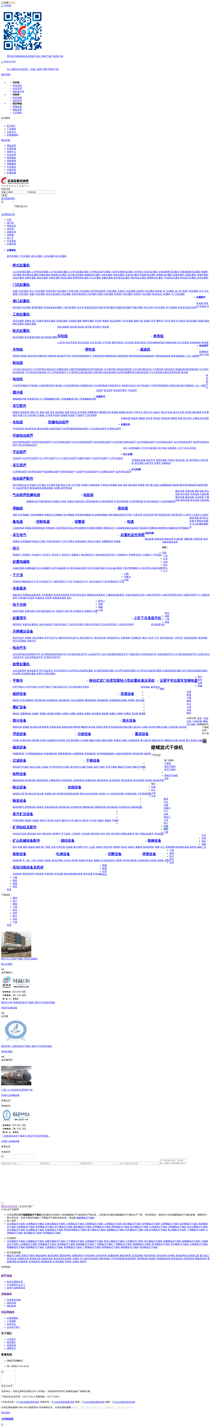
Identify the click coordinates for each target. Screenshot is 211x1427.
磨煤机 (142, 713)
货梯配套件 (93, 412)
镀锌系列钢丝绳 (188, 485)
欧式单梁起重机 (33, 337)
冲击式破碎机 (77, 700)
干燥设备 (93, 760)
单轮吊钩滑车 (46, 624)
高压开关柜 (166, 412)
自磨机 (65, 713)
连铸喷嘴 (170, 847)
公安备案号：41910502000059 (118, 1407)
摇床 (137, 740)
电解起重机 (107, 278)
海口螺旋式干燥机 (177, 1230)
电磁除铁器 (18, 753)
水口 (162, 847)
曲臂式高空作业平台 (69, 638)
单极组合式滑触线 (53, 515)
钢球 (25, 847)
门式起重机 (24, 256)
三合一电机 (200, 385)
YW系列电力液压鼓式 (163, 369)
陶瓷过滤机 (162, 727)
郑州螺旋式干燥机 (45, 1227)
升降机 (28, 638)
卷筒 (63, 485)
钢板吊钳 (17, 595)
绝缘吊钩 (51, 356)
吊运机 (98, 321)
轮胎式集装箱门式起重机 (84, 294)
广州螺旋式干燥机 (196, 1230)
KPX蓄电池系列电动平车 (53, 654)
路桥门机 (138, 321)
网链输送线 (100, 807)
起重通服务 (12, 135)
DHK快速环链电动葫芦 (124, 442)
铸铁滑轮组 (134, 356)
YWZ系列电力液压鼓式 (44, 369)
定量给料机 (54, 780)
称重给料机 (90, 780)
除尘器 (40, 794)
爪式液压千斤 (46, 581)
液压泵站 (155, 687)
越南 (15, 883)
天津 (189, 710)
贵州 (200, 679)
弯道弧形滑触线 (83, 515)
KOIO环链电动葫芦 (61, 442)
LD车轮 (61, 342)
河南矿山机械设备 (10, 1095)
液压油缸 (145, 687)
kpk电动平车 (94, 654)
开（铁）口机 (29, 860)
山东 (165, 561)
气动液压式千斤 (80, 581)
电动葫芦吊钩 (64, 356)
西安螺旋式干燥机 (120, 1227)
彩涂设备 (97, 874)
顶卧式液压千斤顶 (62, 581)
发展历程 (11, 1345)
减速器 (31, 847)
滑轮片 (88, 356)
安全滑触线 (69, 515)
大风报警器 (121, 528)
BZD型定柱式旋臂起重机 (80, 670)
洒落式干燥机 (139, 767)
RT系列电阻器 (121, 501)
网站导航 (5, 140)
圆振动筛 (17, 727)
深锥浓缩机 (131, 794)
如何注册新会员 (15, 1281)
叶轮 (58, 847)
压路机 (35, 820)
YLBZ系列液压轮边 (142, 369)
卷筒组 (158, 336)
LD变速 (49, 415)
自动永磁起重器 (114, 568)
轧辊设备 (48, 874)
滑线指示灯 (109, 528)
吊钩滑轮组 (98, 356)
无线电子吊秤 (62, 611)
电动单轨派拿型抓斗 (105, 555)
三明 (15, 907)
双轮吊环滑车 (60, 624)
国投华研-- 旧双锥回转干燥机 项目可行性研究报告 (26, 1046)
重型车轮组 (117, 342)
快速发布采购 (14, 1300)
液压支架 (140, 700)
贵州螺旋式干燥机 (180, 1244)
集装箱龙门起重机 (161, 294)
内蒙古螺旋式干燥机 (55, 1241)
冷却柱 (40, 860)
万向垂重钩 (47, 595)
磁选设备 (189, 497)
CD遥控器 (137, 515)
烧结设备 (149, 539)
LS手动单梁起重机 (58, 272)
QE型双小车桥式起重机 (146, 272)
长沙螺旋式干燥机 (35, 1230)
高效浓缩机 (73, 794)
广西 (167, 619)
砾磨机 (80, 713)
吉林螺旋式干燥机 (94, 1241)
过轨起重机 (107, 275)
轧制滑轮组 (122, 356)
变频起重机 (202, 275)
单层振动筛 (55, 727)
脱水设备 (185, 494)
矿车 (71, 820)
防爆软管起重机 (123, 307)
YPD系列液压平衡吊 (78, 687)
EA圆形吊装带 (189, 595)
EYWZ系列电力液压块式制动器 (165, 372)
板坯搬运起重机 (30, 275)
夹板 (42, 412)
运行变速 (75, 485)
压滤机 (144, 727)
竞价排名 (11, 1324)
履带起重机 (88, 321)
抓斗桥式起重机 (76, 275)
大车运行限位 (68, 541)
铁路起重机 (30, 324)
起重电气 (100, 396)
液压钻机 (95, 833)
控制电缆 (50, 528)
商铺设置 (17, 106)
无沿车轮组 (95, 342)
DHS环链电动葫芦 (102, 442)
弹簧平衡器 (18, 611)
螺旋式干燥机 (124, 767)
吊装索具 (152, 448)
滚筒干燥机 (99, 767)
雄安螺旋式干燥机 (149, 1247)
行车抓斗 (157, 555)
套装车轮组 (140, 342)
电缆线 (114, 412)
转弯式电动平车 (149, 654)
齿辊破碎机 (115, 700)
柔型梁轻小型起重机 (125, 680)
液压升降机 (38, 638)
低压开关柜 (178, 412)
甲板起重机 (138, 307)
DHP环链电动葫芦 (22, 442)
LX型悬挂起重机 (40, 272)
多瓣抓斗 (75, 555)
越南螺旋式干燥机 (130, 1247)
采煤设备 (189, 491)
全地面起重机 (75, 321)
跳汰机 (182, 740)
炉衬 (85, 847)
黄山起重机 (7, 964)
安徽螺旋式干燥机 (172, 1241)
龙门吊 (178, 291)
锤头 (15, 847)
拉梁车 (157, 463)
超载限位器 (32, 501)
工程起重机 (49, 256)
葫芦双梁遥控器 (162, 515)
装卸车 (85, 820)
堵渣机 (47, 860)
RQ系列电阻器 (105, 501)
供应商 (10, 229)
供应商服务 (8, 1312)
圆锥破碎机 (90, 700)
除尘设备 (194, 500)
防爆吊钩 (42, 356)
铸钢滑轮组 (110, 356)
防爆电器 (125, 418)
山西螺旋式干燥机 (35, 1241)
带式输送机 (124, 807)
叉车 (156, 638)
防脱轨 (71, 415)
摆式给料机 (127, 780)
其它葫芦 (108, 390)
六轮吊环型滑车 (126, 624)
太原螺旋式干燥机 (75, 1224)
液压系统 (139, 463)
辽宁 (165, 571)
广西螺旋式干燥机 (123, 1244)
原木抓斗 (56, 555)
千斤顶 (144, 448)
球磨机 (120, 713)
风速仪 (156, 412)
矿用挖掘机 (18, 820)
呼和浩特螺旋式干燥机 (75, 1230)
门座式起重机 (69, 307)
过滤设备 (199, 497)
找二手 (10, 238)
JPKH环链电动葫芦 (27, 445)
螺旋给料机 (18, 780)
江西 (100, 610)
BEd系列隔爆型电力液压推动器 (132, 372)
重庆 (189, 713)
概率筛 (45, 727)
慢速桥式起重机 (59, 275)
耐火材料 (78, 847)
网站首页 (11, 145)
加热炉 (99, 847)
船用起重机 (37, 307)
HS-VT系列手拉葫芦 (66, 458)
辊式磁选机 (138, 753)
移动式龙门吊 (182, 460)
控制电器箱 (94, 485)
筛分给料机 (139, 780)
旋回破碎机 (64, 700)
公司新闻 (17, 112)
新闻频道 (11, 157)
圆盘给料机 (42, 780)
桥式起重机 (12, 256)
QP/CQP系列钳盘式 (56, 372)
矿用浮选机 (26, 740)
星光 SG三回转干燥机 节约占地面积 (19, 959)
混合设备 (58, 874)
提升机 (192, 448)
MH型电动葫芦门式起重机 (103, 291)
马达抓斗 (46, 555)
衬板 (20, 847)
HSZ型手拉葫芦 (30, 458)
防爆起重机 (45, 275)
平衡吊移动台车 (60, 687)
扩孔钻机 (66, 833)
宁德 (15, 922)
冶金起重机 (18, 278)
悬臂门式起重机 (106, 294)
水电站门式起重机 (126, 291)
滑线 (15, 515)
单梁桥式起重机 (164, 275)
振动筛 (91, 727)
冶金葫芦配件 (22, 488)
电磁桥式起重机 (92, 275)
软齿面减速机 (147, 356)
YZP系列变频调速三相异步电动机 (167, 385)
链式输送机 (112, 807)
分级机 (131, 740)
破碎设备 (179, 491)
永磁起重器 (18, 568)
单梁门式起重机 (21, 291)
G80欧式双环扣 (153, 595)
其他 (145, 847)
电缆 (180, 418)
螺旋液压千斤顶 (30, 581)
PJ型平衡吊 (18, 687)
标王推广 (11, 126)
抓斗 (125, 448)
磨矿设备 (199, 491)
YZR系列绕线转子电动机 (25, 385)
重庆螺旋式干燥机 (82, 1227)
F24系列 (204, 515)
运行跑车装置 (53, 485)
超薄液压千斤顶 (116, 581)
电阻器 (134, 418)
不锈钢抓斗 (122, 555)
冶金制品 (17, 874)
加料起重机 (30, 278)
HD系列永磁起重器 (76, 568)
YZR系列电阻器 (167, 501)
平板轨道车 (134, 654)
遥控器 (149, 418)
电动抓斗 (36, 555)
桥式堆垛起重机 (122, 278)
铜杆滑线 (113, 515)
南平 (15, 916)
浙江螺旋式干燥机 (153, 1241)
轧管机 (104, 860)
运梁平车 (148, 463)
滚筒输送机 (64, 807)
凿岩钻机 (31, 833)
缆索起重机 (204, 321)
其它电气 (187, 418)
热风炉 (124, 847)
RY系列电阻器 (151, 501)
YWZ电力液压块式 (22, 369)
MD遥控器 (148, 515)
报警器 (173, 418)
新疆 (189, 701)
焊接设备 (198, 539)
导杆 (147, 485)
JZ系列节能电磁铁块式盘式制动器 (86, 369)
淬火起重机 (95, 278)
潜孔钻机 (115, 833)
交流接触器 (26, 541)
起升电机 (31, 485)
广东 (165, 555)
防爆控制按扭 (45, 501)
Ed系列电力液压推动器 (104, 372)
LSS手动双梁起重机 (79, 272)
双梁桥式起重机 (148, 275)
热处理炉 (108, 847)
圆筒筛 (76, 727)
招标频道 (11, 160)
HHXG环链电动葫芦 (82, 442)
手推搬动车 (136, 638)
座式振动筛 (35, 727)
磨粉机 (16, 713)
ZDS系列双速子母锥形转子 (107, 385)
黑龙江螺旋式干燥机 (114, 1241)
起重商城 (11, 148)
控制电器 (165, 418)
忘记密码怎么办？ (16, 1285)
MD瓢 (57, 488)
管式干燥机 (111, 767)
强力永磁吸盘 (44, 568)
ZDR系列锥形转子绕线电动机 (78, 385)
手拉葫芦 (19, 452)
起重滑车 (172, 448)
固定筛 (106, 727)
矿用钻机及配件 (25, 827)
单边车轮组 (83, 342)
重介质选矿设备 (194, 740)
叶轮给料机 (66, 780)
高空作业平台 (51, 638)
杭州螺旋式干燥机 (151, 1224)
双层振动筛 (116, 727)
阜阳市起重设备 (9, 1008)
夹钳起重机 (54, 278)
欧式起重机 (61, 256)
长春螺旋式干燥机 (54, 1230)
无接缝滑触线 (37, 515)
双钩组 (23, 356)
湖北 (167, 613)
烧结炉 (131, 847)
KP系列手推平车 (52, 657)
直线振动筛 (67, 727)
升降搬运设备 (138, 460)
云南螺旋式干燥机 (198, 1244)
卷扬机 (105, 321)
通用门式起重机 (21, 294)
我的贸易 (5, 74)
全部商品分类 (8, 214)
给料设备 (185, 500)
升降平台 (31, 641)
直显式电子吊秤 (33, 611)
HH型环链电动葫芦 (41, 442)
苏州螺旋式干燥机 (51, 1233)
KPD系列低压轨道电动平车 (26, 654)
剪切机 (126, 860)
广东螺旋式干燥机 (104, 1244)
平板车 (115, 820)
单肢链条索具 (59, 598)
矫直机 (89, 860)
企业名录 (11, 154)
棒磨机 (87, 713)
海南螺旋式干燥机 (142, 1244)
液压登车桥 (100, 638)
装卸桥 (158, 291)
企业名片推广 (14, 1327)
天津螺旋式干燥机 (35, 1224)
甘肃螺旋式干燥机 (54, 1247)
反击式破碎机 (27, 700)
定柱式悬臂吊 (60, 670)
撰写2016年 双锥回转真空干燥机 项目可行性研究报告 (28, 1002)
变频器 (117, 541)
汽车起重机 (127, 321)
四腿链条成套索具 (96, 595)
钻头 (102, 833)
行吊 (201, 291)
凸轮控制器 (61, 528)
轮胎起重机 (62, 321)
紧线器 (16, 412)
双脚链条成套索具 (31, 595)
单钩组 (16, 356)
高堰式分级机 (120, 740)
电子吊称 (162, 448)
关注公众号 (31, 65)
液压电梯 (202, 638)
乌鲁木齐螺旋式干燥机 (155, 1230)
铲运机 (93, 820)
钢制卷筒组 (159, 342)
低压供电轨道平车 (34, 657)
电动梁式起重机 (188, 278)
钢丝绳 (175, 485)
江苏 (165, 558)
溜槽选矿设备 (171, 740)
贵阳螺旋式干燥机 (177, 1227)
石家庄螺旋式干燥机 (55, 1224)
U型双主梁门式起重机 (78, 291)
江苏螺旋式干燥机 (134, 1241)
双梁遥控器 (176, 515)
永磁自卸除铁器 (123, 753)
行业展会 (11, 166)
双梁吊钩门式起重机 (56, 291)
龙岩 (15, 919)
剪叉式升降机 (19, 641)
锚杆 (137, 833)
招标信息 (11, 226)
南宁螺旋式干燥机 (64, 1227)
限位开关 (148, 412)
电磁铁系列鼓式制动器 (186, 369)
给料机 (148, 780)
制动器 (73, 327)
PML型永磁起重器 (96, 568)
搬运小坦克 (148, 638)
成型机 (74, 860)
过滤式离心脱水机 (177, 727)
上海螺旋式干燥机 (113, 1224)
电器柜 (122, 412)
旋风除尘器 (18, 794)
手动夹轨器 (18, 428)
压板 (47, 412)
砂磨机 (72, 713)
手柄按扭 (105, 485)
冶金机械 (149, 533)
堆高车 (43, 820)
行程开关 (138, 412)
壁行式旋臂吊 (46, 670)
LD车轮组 (129, 342)
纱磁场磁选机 (50, 753)
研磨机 (58, 713)
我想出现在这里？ (10, 1206)
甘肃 (189, 692)
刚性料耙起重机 (81, 278)
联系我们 (11, 1342)
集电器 (156, 418)
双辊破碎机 (103, 700)
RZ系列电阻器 (136, 501)
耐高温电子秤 (48, 611)
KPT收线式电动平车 (77, 654)
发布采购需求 (8, 198)
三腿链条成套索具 (115, 595)
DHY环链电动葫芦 (183, 442)
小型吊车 (178, 638)
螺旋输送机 (88, 807)
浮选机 (16, 740)
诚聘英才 (11, 1348)
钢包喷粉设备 (182, 847)
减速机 (66, 327)
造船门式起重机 (37, 294)
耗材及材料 (28, 874)
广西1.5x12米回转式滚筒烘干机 (17, 1090)
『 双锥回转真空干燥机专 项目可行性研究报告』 (26, 1136)
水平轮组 (106, 342)
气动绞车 (80, 415)
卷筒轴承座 (195, 342)
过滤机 (44, 767)
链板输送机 (136, 807)
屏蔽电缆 (172, 528)
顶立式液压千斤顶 (98, 581)
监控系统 (82, 412)
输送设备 (194, 518)
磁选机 (147, 753)
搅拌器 (192, 847)
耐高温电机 (47, 488)
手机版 (33, 31)
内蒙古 (127, 577)
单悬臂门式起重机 (142, 294)
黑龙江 (101, 601)
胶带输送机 (30, 807)
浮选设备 (194, 494)
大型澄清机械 (144, 794)
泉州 (15, 910)
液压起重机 (192, 321)
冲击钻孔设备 (19, 833)
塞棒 (157, 847)
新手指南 (6, 1275)
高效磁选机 (90, 753)
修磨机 (97, 860)
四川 (200, 676)
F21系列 (187, 515)
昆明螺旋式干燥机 (101, 1227)
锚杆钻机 (46, 833)
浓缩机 (102, 794)
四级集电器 (30, 528)
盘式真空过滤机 (78, 767)
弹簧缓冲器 (32, 399)
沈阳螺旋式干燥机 (94, 1224)
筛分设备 (19, 720)
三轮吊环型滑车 (76, 624)
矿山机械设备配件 (26, 840)
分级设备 (204, 494)
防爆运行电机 (60, 501)
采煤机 (124, 700)
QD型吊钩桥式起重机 (122, 272)
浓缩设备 (204, 500)
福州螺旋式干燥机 (189, 1224)
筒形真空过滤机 (21, 767)
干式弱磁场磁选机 (34, 753)
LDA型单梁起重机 (22, 272)
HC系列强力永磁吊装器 (151, 568)
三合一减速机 (192, 356)
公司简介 (11, 1339)
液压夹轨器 (42, 428)
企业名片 (11, 132)
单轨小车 (34, 412)
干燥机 (89, 767)
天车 (206, 291)
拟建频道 (11, 163)
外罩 (68, 485)
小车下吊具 (183, 448)
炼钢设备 (159, 539)
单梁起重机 (190, 275)
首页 (9, 220)
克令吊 (80, 307)
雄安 (15, 886)
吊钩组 (202, 306)
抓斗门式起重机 (37, 291)
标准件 (129, 412)
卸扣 (69, 598)
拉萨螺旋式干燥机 (134, 1230)
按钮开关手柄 (124, 515)
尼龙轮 (149, 342)
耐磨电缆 (163, 528)
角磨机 (127, 713)
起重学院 (11, 170)
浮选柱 (43, 740)
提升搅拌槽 (72, 740)
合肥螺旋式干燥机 (170, 1224)
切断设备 (188, 539)
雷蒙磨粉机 (26, 713)
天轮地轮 (32, 415)
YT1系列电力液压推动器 (79, 372)
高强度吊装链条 (61, 595)
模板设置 (17, 109)
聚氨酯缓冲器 (19, 399)
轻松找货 (11, 1303)
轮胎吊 (182, 321)
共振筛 (99, 727)
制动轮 (56, 415)
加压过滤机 (35, 767)
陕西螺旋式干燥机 (35, 1247)
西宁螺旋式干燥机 (96, 1230)
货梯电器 (166, 463)
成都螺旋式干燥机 (115, 1230)
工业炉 (91, 847)
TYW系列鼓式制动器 (35, 372)
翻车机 (65, 820)
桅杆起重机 (18, 324)
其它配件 (97, 327)
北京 (189, 704)
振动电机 (59, 412)
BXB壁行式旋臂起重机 (24, 673)
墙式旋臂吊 (32, 670)
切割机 (118, 860)
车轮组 (199, 303)
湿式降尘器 (62, 794)
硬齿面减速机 (178, 356)
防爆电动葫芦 (58, 422)
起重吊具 (125, 424)
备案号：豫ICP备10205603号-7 (87, 1407)
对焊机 (153, 860)
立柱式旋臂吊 (19, 670)
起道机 (188, 412)
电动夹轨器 (30, 428)
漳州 (15, 913)
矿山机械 (136, 469)
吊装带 (48, 598)
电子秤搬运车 (77, 611)
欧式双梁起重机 (49, 337)
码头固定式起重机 (22, 307)
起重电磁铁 (134, 448)
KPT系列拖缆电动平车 (185, 654)
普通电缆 (153, 528)
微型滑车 (17, 624)
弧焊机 (160, 860)
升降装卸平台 (113, 638)
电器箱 (16, 541)
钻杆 (39, 833)
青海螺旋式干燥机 (73, 1247)
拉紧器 (40, 415)
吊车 (153, 321)
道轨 (52, 412)
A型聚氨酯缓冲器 (69, 399)
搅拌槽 (35, 740)
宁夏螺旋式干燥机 (92, 1247)
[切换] (12, 2)
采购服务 (6, 1293)
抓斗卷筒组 (183, 342)
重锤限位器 (105, 412)
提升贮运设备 (23, 814)
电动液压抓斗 (88, 555)
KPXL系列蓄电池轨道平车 (114, 654)
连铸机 (151, 847)
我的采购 (11, 1306)
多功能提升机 (158, 624)
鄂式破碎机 (40, 700)
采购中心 (11, 151)
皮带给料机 (78, 780)
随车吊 (174, 321)
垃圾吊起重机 (132, 275)
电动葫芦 (203, 345)
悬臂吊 (39, 673)
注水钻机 (85, 833)
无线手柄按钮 (53, 541)
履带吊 (159, 321)
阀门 (43, 847)
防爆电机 (189, 385)
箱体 (120, 485)
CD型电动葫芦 (20, 471)
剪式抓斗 (66, 555)
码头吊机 (148, 307)
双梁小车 (22, 415)
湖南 (167, 616)
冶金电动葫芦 (55, 428)
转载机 (100, 820)
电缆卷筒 (24, 412)
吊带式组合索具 (78, 595)
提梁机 (147, 321)
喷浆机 (28, 820)
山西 (126, 574)
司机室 (73, 412)
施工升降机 (38, 321)
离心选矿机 (146, 740)
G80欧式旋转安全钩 (135, 595)
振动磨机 (96, 713)
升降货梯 (125, 638)
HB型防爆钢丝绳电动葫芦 (76, 428)
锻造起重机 (66, 278)
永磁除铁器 (78, 753)
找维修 (10, 235)
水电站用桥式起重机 (168, 272)
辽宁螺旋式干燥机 (75, 1241)
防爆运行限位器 (75, 501)
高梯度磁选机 (65, 753)
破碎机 (16, 700)
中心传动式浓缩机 (115, 794)
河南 (164, 552)
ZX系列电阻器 (90, 501)
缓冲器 (88, 327)
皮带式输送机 (166, 638)
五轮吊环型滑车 (109, 624)
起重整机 (11, 250)
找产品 (10, 223)
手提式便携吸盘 (130, 568)
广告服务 (11, 129)
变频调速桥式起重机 (190, 272)
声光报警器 (80, 528)
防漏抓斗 (147, 555)
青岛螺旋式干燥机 (33, 1233)
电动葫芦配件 (120, 390)
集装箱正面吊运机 (187, 307)
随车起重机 (50, 321)
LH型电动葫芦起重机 (100, 272)
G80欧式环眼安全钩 (171, 595)
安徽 (100, 604)
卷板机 (82, 860)
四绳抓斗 (27, 555)
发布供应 (17, 85)
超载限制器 (166, 485)
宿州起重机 (7, 1051)
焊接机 (145, 860)
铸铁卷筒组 (171, 342)
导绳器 (141, 485)
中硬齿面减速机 (162, 356)
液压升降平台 (87, 638)
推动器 (184, 372)
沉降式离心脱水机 (131, 727)
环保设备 (39, 874)
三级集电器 (18, 528)
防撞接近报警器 (95, 528)
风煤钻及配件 (127, 833)
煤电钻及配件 (147, 833)
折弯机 (59, 860)
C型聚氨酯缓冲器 (87, 399)
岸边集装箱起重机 (53, 307)
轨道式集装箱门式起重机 (58, 294)
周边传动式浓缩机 (89, 794)
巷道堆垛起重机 (138, 278)
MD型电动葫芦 (35, 471)
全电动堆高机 (191, 638)
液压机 (111, 860)
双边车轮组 (71, 342)
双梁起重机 (178, 275)
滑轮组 (90, 349)
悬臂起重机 (49, 673)
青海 (189, 695)
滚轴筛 (25, 727)
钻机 (108, 833)
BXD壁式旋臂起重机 (125, 670)
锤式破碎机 (52, 700)
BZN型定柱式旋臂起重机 (149, 670)
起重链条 (39, 598)
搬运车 (78, 820)
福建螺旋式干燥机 (85, 1218)
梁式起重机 (202, 278)
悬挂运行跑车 (94, 541)
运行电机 (41, 485)
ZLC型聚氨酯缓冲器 (49, 399)
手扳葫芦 (17, 458)
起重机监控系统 (201, 418)
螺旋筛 (84, 727)
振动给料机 (158, 780)
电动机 (81, 327)
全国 (153, 787)
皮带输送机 (76, 807)
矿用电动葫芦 (114, 428)
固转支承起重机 (107, 307)
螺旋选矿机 (158, 740)
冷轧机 (67, 860)
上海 (189, 707)
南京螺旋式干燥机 (132, 1224)
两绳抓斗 (17, 555)
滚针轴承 (132, 485)
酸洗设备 (78, 874)
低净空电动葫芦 (124, 471)
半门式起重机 (178, 294)
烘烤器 (116, 847)
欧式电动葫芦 (91, 471)
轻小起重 (127, 454)
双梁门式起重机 (190, 291)
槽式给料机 (103, 780)
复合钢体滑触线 (100, 515)
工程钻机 (75, 833)
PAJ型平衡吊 (31, 687)
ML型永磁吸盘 (58, 568)
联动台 (71, 528)
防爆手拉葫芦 (84, 458)
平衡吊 (171, 460)
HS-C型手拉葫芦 (47, 458)
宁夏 (189, 698)
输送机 (40, 807)
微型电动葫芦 (67, 471)
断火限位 (155, 485)
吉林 (126, 580)
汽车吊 (167, 321)
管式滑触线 (23, 515)
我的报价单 (18, 91)
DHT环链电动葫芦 (146, 442)
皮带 (53, 847)
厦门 (15, 901)
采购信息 (11, 232)
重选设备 (179, 497)
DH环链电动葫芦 (164, 442)
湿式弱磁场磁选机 (105, 753)
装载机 (107, 820)
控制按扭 (40, 528)
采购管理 (17, 100)
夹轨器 (105, 327)
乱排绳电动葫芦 (107, 471)
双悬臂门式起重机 (123, 294)
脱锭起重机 (42, 278)
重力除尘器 (30, 794)
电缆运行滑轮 (39, 541)
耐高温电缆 (35, 488)
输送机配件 (18, 807)
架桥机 (28, 321)
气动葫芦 (132, 390)
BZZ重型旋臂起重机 (104, 670)
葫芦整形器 (66, 488)
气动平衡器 (91, 415)
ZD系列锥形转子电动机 (50, 385)
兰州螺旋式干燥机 (158, 1227)
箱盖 (125, 485)
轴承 (38, 847)
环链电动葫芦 (23, 435)
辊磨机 (35, 713)
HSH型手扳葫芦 (100, 458)
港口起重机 (36, 256)
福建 (100, 607)
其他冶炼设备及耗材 (28, 867)
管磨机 (43, 713)
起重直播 (11, 173)
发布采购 (17, 97)
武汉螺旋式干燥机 (16, 1230)
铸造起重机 (119, 275)
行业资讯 (11, 241)
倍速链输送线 (51, 807)
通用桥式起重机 (155, 278)
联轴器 (64, 415)
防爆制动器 (62, 369)
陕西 (162, 689)
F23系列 (195, 515)
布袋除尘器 (50, 794)
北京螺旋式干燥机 (16, 1224)
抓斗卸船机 (171, 307)
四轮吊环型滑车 (92, 624)
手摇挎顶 (17, 581)
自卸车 (58, 820)
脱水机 (152, 727)
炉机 (63, 847)
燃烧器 (138, 847)
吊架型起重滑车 (30, 624)
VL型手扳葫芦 (116, 458)
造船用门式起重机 (145, 291)
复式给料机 (115, 780)
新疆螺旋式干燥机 (111, 1247)
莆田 (15, 904)
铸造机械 (68, 874)
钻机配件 (56, 833)
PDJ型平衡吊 (44, 687)
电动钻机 (159, 833)
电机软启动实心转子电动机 (135, 385)
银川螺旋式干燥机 (139, 1227)
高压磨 (134, 713)
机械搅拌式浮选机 (56, 740)
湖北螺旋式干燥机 (66, 1244)
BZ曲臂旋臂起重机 (172, 670)
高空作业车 (18, 638)
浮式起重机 (159, 307)
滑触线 (141, 418)
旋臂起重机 (161, 460)
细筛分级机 (107, 740)
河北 (165, 564)
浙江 (165, 567)
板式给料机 (30, 780)
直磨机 (112, 713)
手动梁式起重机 (172, 278)
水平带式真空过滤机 (59, 767)
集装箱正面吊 (91, 307)
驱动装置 (197, 412)
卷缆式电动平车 (165, 654)
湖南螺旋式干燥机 (85, 1244)
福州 (15, 898)
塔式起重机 (18, 321)
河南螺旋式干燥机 (47, 1244)
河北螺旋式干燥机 (16, 1241)
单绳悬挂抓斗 (135, 555)
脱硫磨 (105, 713)
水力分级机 (83, 740)
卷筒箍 (205, 342)
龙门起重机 (168, 291)
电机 (48, 847)
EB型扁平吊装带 (26, 598)
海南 (167, 622)
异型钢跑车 (183, 528)
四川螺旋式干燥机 (161, 1244)
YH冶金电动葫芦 (98, 428)
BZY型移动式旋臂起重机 (195, 670)
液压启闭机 (115, 321)
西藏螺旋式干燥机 (16, 1247)
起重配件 (201, 297)
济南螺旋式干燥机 (26, 1227)
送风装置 (17, 860)
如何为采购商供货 (16, 1288)
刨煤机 (131, 700)
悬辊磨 (50, 713)
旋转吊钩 (32, 356)
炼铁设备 (168, 539)
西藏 (200, 686)
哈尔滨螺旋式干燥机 (197, 1227)
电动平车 (150, 460)
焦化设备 (87, 874)
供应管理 (17, 88)
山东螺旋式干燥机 (28, 1244)
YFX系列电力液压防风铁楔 (117, 369)
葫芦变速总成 (19, 485)
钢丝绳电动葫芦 (52, 471)
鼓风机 (69, 847)
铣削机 (133, 860)
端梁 (67, 412)
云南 (200, 683)
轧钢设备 (178, 539)
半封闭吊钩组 (78, 356)
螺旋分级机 (95, 740)
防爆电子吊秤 (91, 611)
